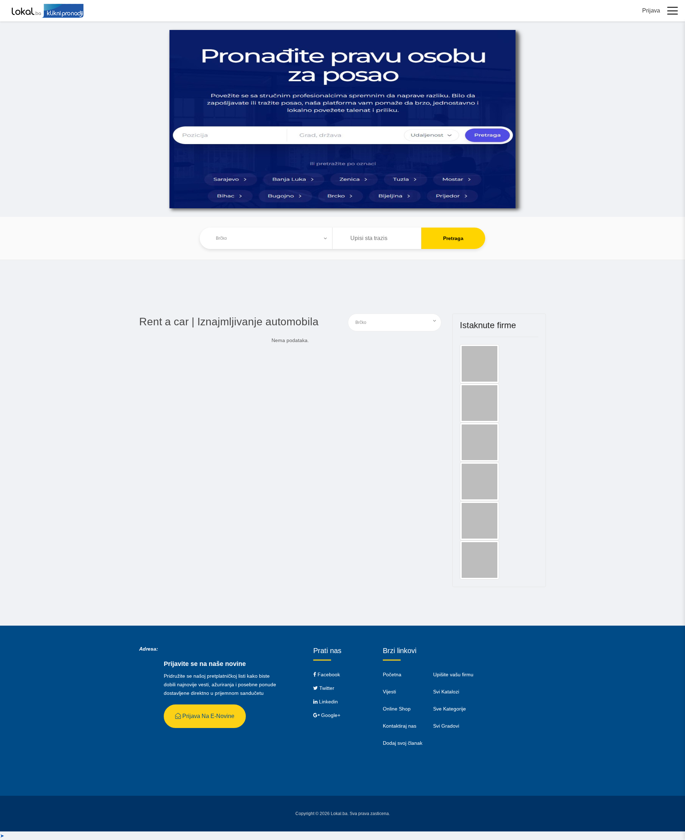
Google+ (330, 715)
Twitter (326, 688)
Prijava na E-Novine (207, 716)
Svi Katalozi (446, 691)
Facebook (328, 674)
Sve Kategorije (449, 709)
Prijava (651, 10)
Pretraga (453, 238)
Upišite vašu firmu (453, 674)
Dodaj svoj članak (402, 743)
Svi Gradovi (446, 726)
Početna (392, 674)
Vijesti (389, 691)
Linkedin (328, 701)
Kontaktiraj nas (399, 726)
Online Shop (397, 709)
